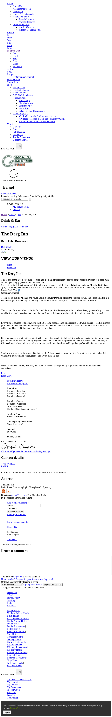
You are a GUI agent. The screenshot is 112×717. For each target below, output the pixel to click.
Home (4, 214)
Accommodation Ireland (18, 618)
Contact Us (18, 11)
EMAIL (5, 466)
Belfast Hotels (13, 629)
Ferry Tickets (13, 695)
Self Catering (19, 132)
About (10, 3)
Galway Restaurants (16, 642)
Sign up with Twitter (32, 584)
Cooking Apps (20, 113)
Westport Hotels (14, 665)
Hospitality (12, 527)
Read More (6, 376)
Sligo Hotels (12, 660)
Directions (6, 495)
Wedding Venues (20, 140)
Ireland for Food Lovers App (32, 111)
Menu (9, 265)
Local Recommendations (18, 522)
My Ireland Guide (21, 207)
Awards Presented (27, 19)
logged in (17, 576)
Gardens (17, 126)
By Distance (12, 532)
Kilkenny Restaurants (17, 652)
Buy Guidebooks (21, 90)
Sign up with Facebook (12, 585)
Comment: (12, 508)
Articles (10, 69)
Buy (9, 43)
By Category (13, 534)
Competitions (13, 82)
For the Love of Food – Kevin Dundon (37, 121)
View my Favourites (16, 514)
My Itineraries (13, 684)
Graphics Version (9, 193)
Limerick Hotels (14, 655)
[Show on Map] (3, 492)
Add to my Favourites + (18, 502)
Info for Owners (21, 24)
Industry (16, 209)
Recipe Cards (19, 87)
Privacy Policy (13, 598)
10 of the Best (13, 50)
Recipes (10, 74)
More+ (10, 124)
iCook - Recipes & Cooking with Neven (37, 116)
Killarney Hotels (14, 644)
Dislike (4, 247)
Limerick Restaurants (17, 657)
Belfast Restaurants (16, 631)
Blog (9, 71)
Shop (9, 85)
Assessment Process (22, 9)
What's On (18, 134)
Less (3, 373)
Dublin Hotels (13, 623)
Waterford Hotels (15, 663)
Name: (10, 505)
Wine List (11, 267)
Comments (12, 539)
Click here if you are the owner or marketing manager (25, 451)
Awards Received (27, 22)
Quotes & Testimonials (23, 14)
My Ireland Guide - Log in (19, 679)
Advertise (11, 605)
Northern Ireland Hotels (18, 613)
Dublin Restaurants (16, 626)
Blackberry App (26, 103)
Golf (15, 129)
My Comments (14, 687)
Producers (11, 48)
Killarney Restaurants (17, 647)
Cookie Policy (15, 707)
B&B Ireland (13, 616)
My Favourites (13, 682)
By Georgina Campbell (23, 77)
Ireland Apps (19, 98)
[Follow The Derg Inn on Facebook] (3, 470)
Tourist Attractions (21, 137)
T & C (10, 595)
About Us (17, 6)
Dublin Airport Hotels (17, 621)
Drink (9, 37)
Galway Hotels (14, 639)
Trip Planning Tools (37, 495)
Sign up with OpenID (52, 585)
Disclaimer (12, 592)
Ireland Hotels (13, 610)
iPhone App (24, 100)
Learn (9, 45)
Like (10, 247)
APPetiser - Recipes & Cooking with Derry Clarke (42, 119)
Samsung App (25, 105)
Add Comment (21, 226)
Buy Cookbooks (20, 92)
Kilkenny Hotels (14, 650)
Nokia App (24, 108)
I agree (7, 712)
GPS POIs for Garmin (23, 95)
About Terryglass (19, 495)
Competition (12, 697)
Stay (9, 40)
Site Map (11, 600)
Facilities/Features (15, 381)
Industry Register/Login (30, 30)
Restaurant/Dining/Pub (17, 383)
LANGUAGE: (8, 148)
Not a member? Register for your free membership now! (27, 579)
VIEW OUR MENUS (17, 258)
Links (9, 603)
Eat (8, 35)
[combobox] (19, 146)
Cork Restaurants (15, 637)
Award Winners (21, 16)
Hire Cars (11, 692)
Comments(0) (7, 226)
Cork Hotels (12, 634)
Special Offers (13, 79)
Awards (10, 32)
